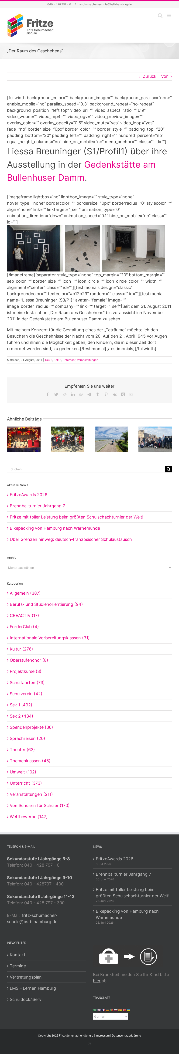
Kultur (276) (21, 649)
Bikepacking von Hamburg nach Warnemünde (55, 528)
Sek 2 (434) (21, 716)
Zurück (149, 76)
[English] (99, 1009)
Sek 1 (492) (21, 704)
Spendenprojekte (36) (31, 727)
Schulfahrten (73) (27, 682)
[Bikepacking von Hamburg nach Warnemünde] (111, 439)
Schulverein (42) (26, 693)
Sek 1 (48, 360)
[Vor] (168, 439)
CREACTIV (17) (24, 615)
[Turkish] (124, 1009)
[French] (103, 1009)
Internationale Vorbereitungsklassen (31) (50, 637)
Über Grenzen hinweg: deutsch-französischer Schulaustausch (71, 539)
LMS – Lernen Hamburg (33, 988)
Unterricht (69, 360)
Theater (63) (22, 749)
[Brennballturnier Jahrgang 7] (67, 439)
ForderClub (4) (24, 626)
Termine (18, 965)
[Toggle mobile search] (160, 15)
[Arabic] (95, 1009)
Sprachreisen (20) (27, 738)
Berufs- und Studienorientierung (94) (46, 604)
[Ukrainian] (129, 1009)
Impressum (103, 1035)
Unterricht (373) (26, 783)
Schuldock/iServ (25, 999)
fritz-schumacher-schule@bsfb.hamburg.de (103, 4)
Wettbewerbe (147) (29, 816)
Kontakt (17, 954)
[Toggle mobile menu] (169, 15)
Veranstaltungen (87, 360)
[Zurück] (10, 439)
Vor (164, 76)
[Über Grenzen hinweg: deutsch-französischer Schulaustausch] (155, 439)
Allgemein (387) (25, 593)
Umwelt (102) (23, 771)
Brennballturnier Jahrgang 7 (37, 505)
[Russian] (116, 1009)
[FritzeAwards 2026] (24, 439)
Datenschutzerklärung (126, 1035)
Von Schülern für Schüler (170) (40, 805)
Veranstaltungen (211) (31, 794)
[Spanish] (120, 1009)
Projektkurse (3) (25, 671)
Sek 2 (57, 360)
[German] (108, 1009)
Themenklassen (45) (30, 760)
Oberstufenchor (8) (29, 660)
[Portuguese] (112, 1009)
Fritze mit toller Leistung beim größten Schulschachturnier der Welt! (76, 517)
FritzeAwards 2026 (28, 494)
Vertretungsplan (26, 977)
